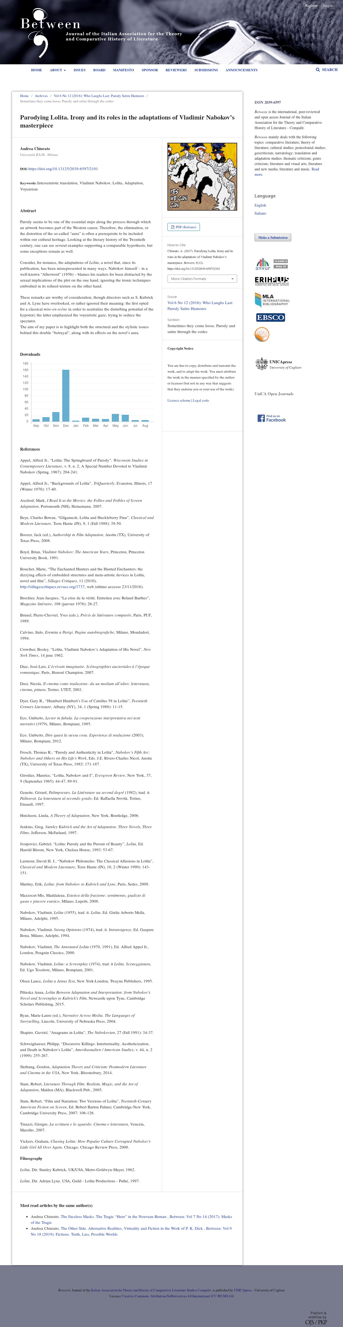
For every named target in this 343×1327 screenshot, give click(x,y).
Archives (41, 95)
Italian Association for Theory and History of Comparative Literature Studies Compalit (150, 1290)
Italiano (260, 213)
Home (36, 69)
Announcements (242, 69)
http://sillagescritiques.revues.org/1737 (52, 586)
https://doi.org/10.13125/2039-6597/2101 (63, 168)
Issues (79, 69)
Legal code (201, 400)
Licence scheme (179, 400)
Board (99, 69)
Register (311, 5)
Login (327, 5)
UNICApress (243, 1290)
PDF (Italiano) (185, 227)
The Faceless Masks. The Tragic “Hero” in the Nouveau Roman (114, 1216)
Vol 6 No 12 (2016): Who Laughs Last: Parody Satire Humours (99, 95)
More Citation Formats (188, 278)
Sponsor (150, 69)
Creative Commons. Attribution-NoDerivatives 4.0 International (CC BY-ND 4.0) (178, 1296)
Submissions (206, 69)
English (260, 205)
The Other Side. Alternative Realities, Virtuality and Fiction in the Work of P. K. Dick (132, 1228)
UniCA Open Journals (274, 394)
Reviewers (176, 69)
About (56, 69)
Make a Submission (273, 237)
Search (329, 69)
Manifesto (123, 69)
